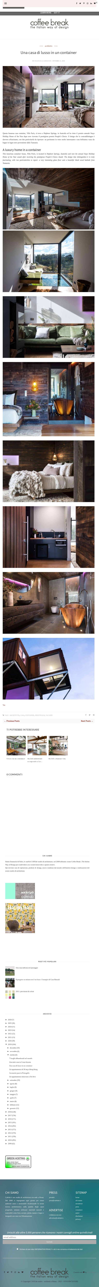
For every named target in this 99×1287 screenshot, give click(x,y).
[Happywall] (20, 932)
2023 (10, 1030)
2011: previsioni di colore (25, 991)
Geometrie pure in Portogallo (19, 1073)
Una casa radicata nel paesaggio (27, 968)
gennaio (13, 1108)
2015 (10, 1122)
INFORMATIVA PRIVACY (43, 1249)
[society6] (20, 898)
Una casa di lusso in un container (20, 1066)
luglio (12, 1087)
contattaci (79, 1210)
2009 (10, 1144)
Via (4, 705)
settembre (13, 1080)
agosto (12, 1084)
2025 (10, 1023)
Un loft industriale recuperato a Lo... (35, 760)
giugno (12, 1091)
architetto (48, 46)
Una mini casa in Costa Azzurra (20, 1062)
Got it (57, 13)
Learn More (45, 13)
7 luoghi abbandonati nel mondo (20, 1058)
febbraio (13, 1105)
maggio (12, 1094)
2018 (10, 1112)
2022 (10, 1034)
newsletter (79, 1204)
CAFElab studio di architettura (42, 862)
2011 (10, 1136)
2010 (10, 1140)
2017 (10, 1115)
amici (77, 1213)
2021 (10, 1037)
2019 (10, 1044)
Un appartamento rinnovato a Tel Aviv (22, 1077)
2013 (10, 1129)
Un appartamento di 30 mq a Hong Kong (23, 1069)
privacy (78, 1219)
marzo (12, 1101)
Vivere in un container (16, 759)
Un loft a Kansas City (57, 759)
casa (22, 715)
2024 (10, 1027)
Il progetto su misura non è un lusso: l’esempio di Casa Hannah (38, 980)
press (77, 1207)
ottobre (12, 1055)
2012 (10, 1133)
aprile (12, 1098)
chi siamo (79, 1200)
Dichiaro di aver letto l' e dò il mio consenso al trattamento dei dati (51, 1249)
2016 (10, 1119)
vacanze (49, 715)
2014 (10, 1126)
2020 (10, 1041)
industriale (40, 715)
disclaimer (79, 1216)
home (77, 1197)
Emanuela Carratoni (43, 61)
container (29, 715)
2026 (10, 1020)
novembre (13, 1051)
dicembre (13, 1048)
